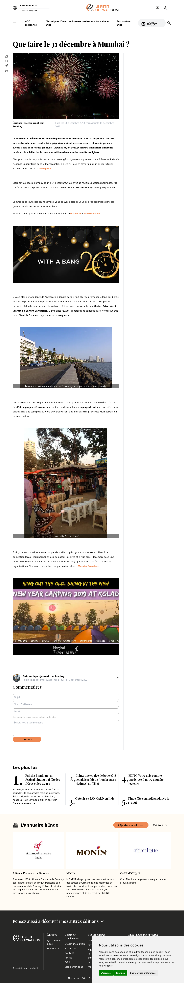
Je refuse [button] (120, 973)
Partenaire (70, 948)
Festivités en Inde (124, 23)
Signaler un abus (74, 966)
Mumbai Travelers (88, 566)
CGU (67, 962)
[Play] (162, 23)
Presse (68, 957)
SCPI (90, 945)
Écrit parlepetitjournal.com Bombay (28, 124)
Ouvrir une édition (75, 943)
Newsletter (53, 948)
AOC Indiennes (31, 23)
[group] (161, 22)
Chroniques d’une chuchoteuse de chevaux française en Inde (78, 23)
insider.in (75, 213)
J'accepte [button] (106, 973)
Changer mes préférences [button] (143, 973)
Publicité (69, 953)
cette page (45, 168)
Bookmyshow (92, 213)
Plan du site (74, 978)
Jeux (90, 962)
